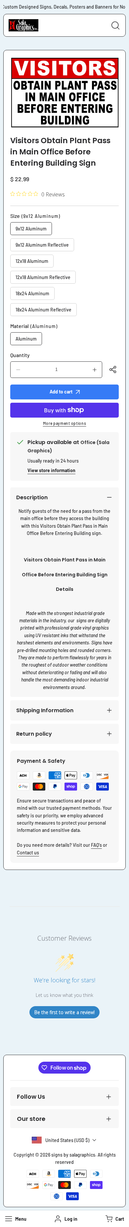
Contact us (28, 852)
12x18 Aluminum (32, 261)
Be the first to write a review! (64, 1012)
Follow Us (31, 1096)
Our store (31, 1119)
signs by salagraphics (73, 1155)
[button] (114, 1218)
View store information (51, 470)
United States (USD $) (67, 1140)
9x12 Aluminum (31, 228)
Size (35, 216)
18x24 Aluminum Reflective (43, 309)
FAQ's (96, 845)
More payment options (64, 423)
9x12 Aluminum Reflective (42, 245)
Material (34, 326)
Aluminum (26, 339)
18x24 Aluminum (32, 293)
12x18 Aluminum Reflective (43, 277)
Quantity (20, 355)
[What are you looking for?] (115, 25)
